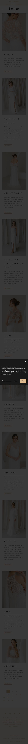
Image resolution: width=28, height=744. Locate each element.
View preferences (6, 381)
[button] (25, 361)
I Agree (23, 381)
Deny (16, 381)
